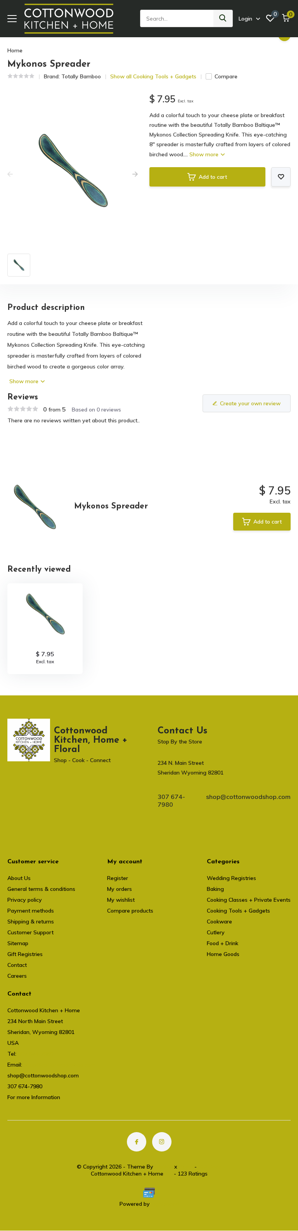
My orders (119, 888)
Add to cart (213, 176)
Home (15, 50)
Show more (204, 154)
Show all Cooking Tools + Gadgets (153, 76)
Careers (17, 975)
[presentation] (10, 174)
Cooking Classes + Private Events (249, 899)
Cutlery (216, 932)
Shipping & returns (30, 921)
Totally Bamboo (81, 76)
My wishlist (121, 899)
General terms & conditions (41, 888)
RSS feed (210, 1166)
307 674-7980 (171, 800)
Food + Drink (222, 943)
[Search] (223, 18)
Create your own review (250, 403)
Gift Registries (25, 954)
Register (117, 878)
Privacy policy (24, 899)
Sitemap (17, 943)
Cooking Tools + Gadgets (238, 910)
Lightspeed (165, 1203)
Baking (215, 888)
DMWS (164, 1166)
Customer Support (30, 932)
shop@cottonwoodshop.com (248, 796)
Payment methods (30, 910)
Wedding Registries (231, 878)
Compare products (130, 910)
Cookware (219, 921)
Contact (17, 964)
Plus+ (186, 1166)
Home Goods (223, 954)
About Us (19, 878)
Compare (226, 76)
